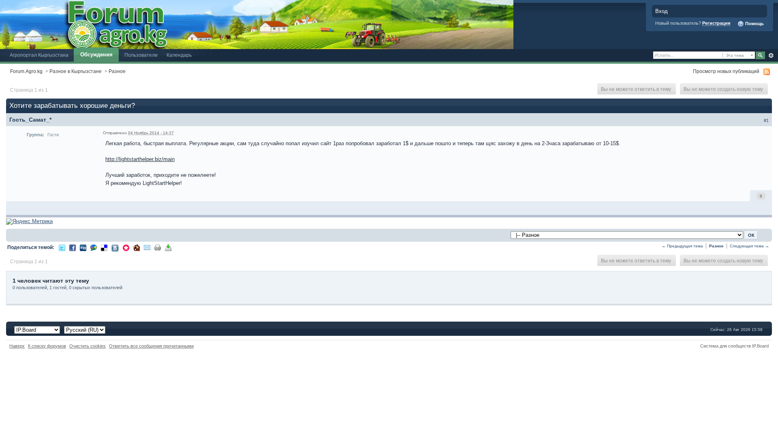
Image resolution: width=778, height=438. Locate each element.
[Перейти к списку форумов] (256, 24)
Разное (117, 71)
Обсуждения (96, 55)
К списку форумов (47, 346)
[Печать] (157, 247)
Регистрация (716, 23)
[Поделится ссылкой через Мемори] (126, 247)
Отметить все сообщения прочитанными (151, 346)
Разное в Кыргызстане (75, 71)
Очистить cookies (87, 346)
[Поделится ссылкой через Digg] (83, 247)
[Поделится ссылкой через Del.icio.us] (104, 247)
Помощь (754, 23)
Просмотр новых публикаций (726, 71)
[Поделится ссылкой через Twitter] (62, 247)
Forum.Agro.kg (26, 71)
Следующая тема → (749, 246)
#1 (766, 120)
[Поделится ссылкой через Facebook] (72, 247)
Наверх (17, 346)
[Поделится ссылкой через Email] (147, 247)
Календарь (179, 55)
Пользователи (141, 55)
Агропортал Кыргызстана (39, 55)
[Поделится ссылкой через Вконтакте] (115, 247)
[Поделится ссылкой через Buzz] (93, 247)
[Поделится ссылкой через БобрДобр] (136, 247)
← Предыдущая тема (682, 246)
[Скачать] (168, 247)
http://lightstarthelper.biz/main (140, 159)
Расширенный (771, 56)
